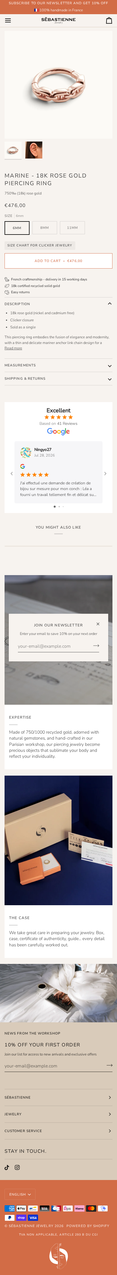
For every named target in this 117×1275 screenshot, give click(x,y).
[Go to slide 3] (63, 506)
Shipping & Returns (25, 378)
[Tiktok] (7, 1167)
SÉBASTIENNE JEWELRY (31, 1226)
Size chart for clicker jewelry (39, 245)
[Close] (100, 621)
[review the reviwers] (22, 466)
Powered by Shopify (87, 1226)
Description (17, 304)
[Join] (94, 645)
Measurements (20, 365)
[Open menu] (13, 20)
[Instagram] (17, 1167)
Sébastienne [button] (18, 1097)
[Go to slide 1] (55, 507)
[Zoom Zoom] (58, 85)
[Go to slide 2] (59, 506)
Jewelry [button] (13, 1114)
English (17, 1194)
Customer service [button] (23, 1131)
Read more (13, 348)
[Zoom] (15, 128)
